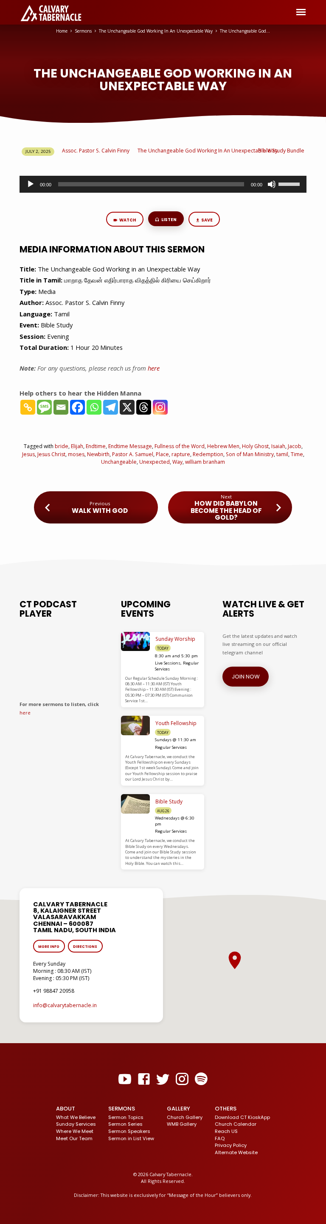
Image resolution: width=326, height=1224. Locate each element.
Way (177, 461)
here (25, 712)
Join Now (245, 677)
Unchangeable (119, 461)
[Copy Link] (27, 407)
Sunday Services (76, 1124)
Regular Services (171, 747)
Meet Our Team (74, 1138)
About (65, 1109)
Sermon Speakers (129, 1131)
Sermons (83, 31)
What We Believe (76, 1117)
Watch (127, 220)
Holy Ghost (255, 446)
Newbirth (98, 454)
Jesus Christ (51, 454)
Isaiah (278, 446)
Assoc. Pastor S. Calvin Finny (95, 150)
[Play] (30, 184)
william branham (205, 461)
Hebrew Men (223, 446)
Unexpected (154, 461)
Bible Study (169, 801)
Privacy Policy (231, 1145)
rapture (180, 454)
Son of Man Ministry (250, 454)
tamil (282, 454)
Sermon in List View (131, 1138)
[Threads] (143, 407)
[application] (163, 184)
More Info (48, 946)
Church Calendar (235, 1124)
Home (61, 31)
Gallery (178, 1109)
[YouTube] (124, 1079)
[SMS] (44, 407)
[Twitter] (163, 1079)
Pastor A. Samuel (132, 454)
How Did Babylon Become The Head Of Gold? (226, 510)
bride (61, 446)
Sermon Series (125, 1124)
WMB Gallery (182, 1124)
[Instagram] (160, 407)
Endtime (96, 446)
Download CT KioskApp (242, 1117)
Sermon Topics (125, 1117)
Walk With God (100, 510)
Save (207, 220)
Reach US (226, 1131)
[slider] (290, 183)
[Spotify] (201, 1079)
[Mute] (271, 184)
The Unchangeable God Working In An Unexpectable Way (156, 31)
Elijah (77, 446)
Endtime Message (130, 446)
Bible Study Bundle (281, 150)
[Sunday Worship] (135, 641)
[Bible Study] (135, 804)
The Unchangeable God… (245, 31)
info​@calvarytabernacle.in (65, 1005)
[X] (127, 407)
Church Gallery (184, 1117)
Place (162, 454)
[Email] (60, 407)
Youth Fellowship (176, 723)
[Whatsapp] (94, 407)
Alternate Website (236, 1152)
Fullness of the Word (180, 446)
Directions (85, 946)
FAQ (220, 1138)
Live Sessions (167, 663)
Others (225, 1109)
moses (76, 454)
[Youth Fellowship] (135, 725)
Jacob (294, 446)
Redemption (208, 454)
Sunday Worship (175, 638)
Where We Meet (74, 1131)
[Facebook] (77, 407)
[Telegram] (110, 407)
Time (297, 454)
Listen (168, 219)
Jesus (28, 454)
